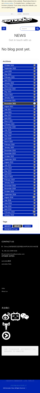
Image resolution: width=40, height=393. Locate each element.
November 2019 (19, 153)
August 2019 (19, 162)
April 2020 (19, 139)
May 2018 (19, 206)
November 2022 (19, 89)
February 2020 (19, 145)
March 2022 (19, 95)
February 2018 (19, 212)
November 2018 (19, 188)
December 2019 (19, 150)
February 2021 (19, 124)
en (12, 14)
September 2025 (19, 68)
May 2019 (19, 171)
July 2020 (19, 130)
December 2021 (19, 100)
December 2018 (19, 186)
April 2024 (19, 80)
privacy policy (8, 3)
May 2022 (19, 92)
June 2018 (19, 203)
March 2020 (19, 142)
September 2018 (19, 194)
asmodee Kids (6, 264)
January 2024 (19, 83)
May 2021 (19, 115)
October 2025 (19, 65)
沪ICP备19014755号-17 (17, 385)
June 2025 (19, 71)
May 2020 (19, 136)
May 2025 (19, 74)
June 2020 (19, 133)
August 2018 (19, 197)
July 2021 (19, 109)
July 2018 (19, 200)
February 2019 (19, 180)
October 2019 (19, 156)
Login (19, 14)
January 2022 (19, 98)
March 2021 (19, 121)
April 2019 (19, 174)
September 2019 (19, 159)
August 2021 (19, 106)
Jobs (3, 288)
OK (20, 10)
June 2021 (19, 112)
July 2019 (19, 165)
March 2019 (19, 177)
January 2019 (19, 183)
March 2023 (19, 86)
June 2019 (19, 168)
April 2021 (19, 118)
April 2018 (19, 209)
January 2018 (19, 215)
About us (5, 291)
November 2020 (19, 127)
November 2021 (19, 103)
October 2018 (19, 191)
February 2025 (19, 77)
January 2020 (19, 147)
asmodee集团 (6, 261)
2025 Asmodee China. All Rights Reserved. (14, 388)
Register (26, 14)
